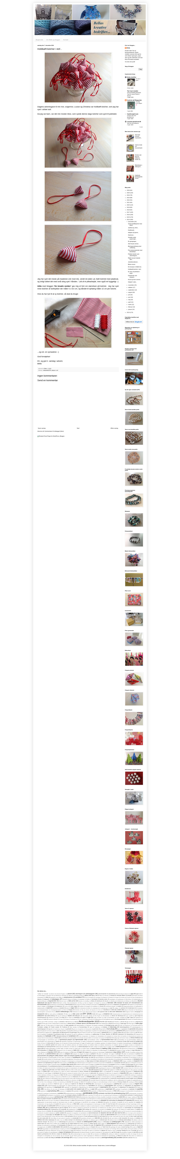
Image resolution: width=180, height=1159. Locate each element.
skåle (110, 1107)
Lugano (63, 1071)
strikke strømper (68, 1120)
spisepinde (69, 1113)
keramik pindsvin (48, 1059)
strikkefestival (71, 1121)
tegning (63, 1128)
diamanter (60, 1014)
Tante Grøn (105, 1127)
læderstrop (39, 1073)
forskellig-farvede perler (112, 1025)
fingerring (138, 1021)
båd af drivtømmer (81, 1008)
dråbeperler (40, 1015)
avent (129, 997)
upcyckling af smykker (126, 1132)
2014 (128, 219)
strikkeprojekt (116, 1121)
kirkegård (64, 1061)
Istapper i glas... (132, 282)
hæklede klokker (94, 1044)
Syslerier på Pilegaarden (134, 100)
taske (119, 1127)
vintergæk (39, 1135)
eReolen (56, 1019)
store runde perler (43, 1118)
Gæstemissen (130, 1034)
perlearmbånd (130, 1091)
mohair (113, 1076)
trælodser (97, 1130)
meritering (132, 1075)
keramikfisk (86, 1059)
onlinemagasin (97, 1083)
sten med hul (118, 1113)
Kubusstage (130, 1064)
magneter (115, 1073)
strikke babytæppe (49, 1120)
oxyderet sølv (80, 1089)
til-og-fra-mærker (133, 1128)
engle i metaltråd (120, 1017)
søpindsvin (76, 1127)
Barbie (88, 999)
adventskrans (112, 993)
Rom (75, 1104)
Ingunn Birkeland (41, 1052)
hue (125, 1041)
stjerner (102, 1114)
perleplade (50, 1095)
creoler (119, 1010)
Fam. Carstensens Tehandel (86, 1019)
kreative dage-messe (67, 1064)
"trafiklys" (39, 993)
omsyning (88, 1084)
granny (110, 1032)
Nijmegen (50, 1082)
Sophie (114, 1111)
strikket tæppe (101, 1123)
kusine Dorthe (107, 1066)
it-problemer (94, 1052)
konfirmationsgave (80, 1062)
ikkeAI (88, 1050)
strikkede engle (94, 1120)
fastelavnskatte (137, 1019)
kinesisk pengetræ (55, 1061)
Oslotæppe (62, 1089)
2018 (128, 210)
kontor (96, 1062)
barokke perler (103, 999)
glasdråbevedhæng (73, 1030)
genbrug (140, 1029)
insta (61, 1052)
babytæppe (55, 999)
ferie (76, 1021)
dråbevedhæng (51, 1015)
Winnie (119, 1135)
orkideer (139, 1087)
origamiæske (131, 1087)
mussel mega (120, 1078)
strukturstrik (46, 1125)
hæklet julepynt (120, 1046)
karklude (69, 1057)
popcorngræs (64, 1098)
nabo (79, 1080)
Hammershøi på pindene (135, 1036)
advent (69, 993)
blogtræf (97, 1002)
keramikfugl (93, 1059)
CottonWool (106, 1009)
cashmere (123, 1008)
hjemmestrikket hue (122, 1039)
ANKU (47, 997)
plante (44, 1098)
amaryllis (129, 995)
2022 (128, 200)
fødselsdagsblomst (124, 1027)
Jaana (134, 1055)
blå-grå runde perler (92, 1004)
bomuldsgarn (50, 1006)
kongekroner (90, 1062)
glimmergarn (56, 1032)
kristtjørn (92, 1064)
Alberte (70, 995)
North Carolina (112, 1082)
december (131, 221)
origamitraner (122, 1087)
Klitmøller (109, 1061)
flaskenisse (63, 1023)
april (129, 302)
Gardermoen (57, 1029)
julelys (125, 1053)
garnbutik (68, 1029)
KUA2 (118, 1064)
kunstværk (99, 1066)
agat (132, 993)
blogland (91, 1002)
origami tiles (40, 1085)
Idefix (75, 1050)
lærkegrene (56, 1073)
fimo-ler (132, 1021)
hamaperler (109, 1036)
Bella (128, 48)
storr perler (61, 1118)
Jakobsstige (101, 1052)
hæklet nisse (138, 1046)
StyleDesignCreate (132, 114)
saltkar (88, 1105)
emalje (56, 1017)
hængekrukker (115, 1048)
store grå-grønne (79, 1116)
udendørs (98, 1132)
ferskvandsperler (86, 1021)
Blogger (113, 1145)
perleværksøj (50, 1097)
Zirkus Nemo (132, 1135)
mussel (113, 1078)
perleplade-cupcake (60, 1095)
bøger (72, 1008)
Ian (65, 1050)
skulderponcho (103, 1107)
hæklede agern (90, 1043)
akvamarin (64, 995)
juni (129, 297)
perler (80, 1095)
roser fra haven (112, 1104)
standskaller (83, 1113)
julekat (100, 1053)
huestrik (132, 1041)
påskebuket (89, 1100)
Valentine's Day (67, 1134)
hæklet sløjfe (60, 1048)
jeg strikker (117, 1052)
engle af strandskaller (109, 1017)
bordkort (82, 1006)
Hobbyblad (89, 1041)
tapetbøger (113, 1127)
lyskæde (130, 1071)
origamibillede (91, 1085)
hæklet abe (74, 1046)
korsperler (117, 1062)
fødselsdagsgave (41, 1029)
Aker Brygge (42, 995)
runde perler (52, 1106)
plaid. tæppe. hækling (130, 1097)
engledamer (138, 1017)
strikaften (131, 1118)
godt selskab (97, 1032)
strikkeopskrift (88, 1121)
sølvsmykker (56, 1127)
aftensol (127, 993)
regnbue (107, 1102)
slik (114, 1107)
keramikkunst (101, 1059)
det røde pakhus (52, 1014)
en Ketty (62, 1017)
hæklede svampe (128, 1044)
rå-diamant (76, 1105)
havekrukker (81, 1037)
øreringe (66, 1137)
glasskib (133, 1030)
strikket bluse (40, 1123)
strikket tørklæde (111, 1123)
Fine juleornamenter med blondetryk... (135, 251)
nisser (82, 1082)
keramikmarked (110, 1059)
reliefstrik (120, 1102)
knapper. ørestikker (127, 1061)
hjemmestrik (79, 1039)
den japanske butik (103, 1011)
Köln (54, 1068)
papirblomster (101, 1089)
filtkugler (127, 1021)
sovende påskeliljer (136, 1111)
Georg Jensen (51, 1030)
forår (121, 1025)
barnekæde (95, 999)
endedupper (77, 1017)
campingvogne (104, 1008)
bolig (38, 1006)
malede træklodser (41, 1075)
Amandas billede (121, 995)
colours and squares (91, 1009)
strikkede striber (137, 1120)
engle (89, 1017)
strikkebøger (86, 1120)
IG (80, 1050)
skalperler (65, 1107)
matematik (94, 1075)
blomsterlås (61, 1004)
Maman (50, 1075)
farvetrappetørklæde (120, 1019)
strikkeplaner (106, 1121)
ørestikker (120, 1137)
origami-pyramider (72, 1085)
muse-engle (73, 1078)
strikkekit (79, 1121)
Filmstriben (116, 1021)
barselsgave (112, 999)
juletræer (121, 1055)
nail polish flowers (95, 1080)
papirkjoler (132, 1089)
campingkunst (95, 1008)
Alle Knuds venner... (133, 244)
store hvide (102, 1116)
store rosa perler (125, 1116)
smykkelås (63, 1109)
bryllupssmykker (41, 1008)
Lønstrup (69, 1073)
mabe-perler (93, 1073)
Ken (140, 1057)
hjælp (83, 1041)
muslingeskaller (94, 1078)
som (44, 1111)
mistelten (83, 1076)
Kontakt (65, 40)
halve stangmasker (83, 1036)
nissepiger (76, 1082)
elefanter (51, 1017)
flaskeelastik (56, 1023)
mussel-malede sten (131, 1078)
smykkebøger (137, 1107)
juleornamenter (41, 1055)
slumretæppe (128, 1107)
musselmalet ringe (58, 1080)
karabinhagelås (52, 1057)
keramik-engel (57, 1059)
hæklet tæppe (86, 1048)
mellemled (112, 1075)
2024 (128, 195)
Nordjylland (88, 1082)
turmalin (134, 1130)
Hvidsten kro (58, 1043)
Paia (88, 1089)
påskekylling (112, 1100)
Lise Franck (104, 1069)
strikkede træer (53, 1121)
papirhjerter (125, 1089)
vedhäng (110, 1134)
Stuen (69, 1125)
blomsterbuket (136, 1003)
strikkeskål (127, 1121)
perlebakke (138, 1091)
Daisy (125, 1009)
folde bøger (124, 1023)
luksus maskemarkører (72, 1071)
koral (108, 1062)
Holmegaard (112, 1041)
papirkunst (43, 1091)
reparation (131, 1102)
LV (103, 1071)
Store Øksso (54, 1118)
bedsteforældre (137, 999)
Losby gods (133, 1069)
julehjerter (93, 1053)
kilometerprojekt (45, 1061)
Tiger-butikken (124, 1128)
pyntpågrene (133, 1098)
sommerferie (78, 1111)
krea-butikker (48, 1064)
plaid (120, 1097)
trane (59, 1130)
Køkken (41, 1068)
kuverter (122, 1066)
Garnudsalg (110, 1029)
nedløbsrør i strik (112, 1080)
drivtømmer (106, 1014)
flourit (110, 1023)
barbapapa (81, 999)
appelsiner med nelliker (56, 997)
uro (135, 1132)
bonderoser (59, 1006)
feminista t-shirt (64, 1021)
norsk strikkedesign (102, 1082)
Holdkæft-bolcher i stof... (135, 269)
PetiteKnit (70, 1097)
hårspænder (59, 1050)
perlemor (140, 1093)
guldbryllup (80, 1034)
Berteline (81, 1001)
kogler (55, 1062)
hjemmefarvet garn (52, 1039)
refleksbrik (100, 1102)
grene (132, 1032)
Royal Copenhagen (132, 1104)
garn (63, 1029)
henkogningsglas (41, 1039)
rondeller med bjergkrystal (86, 1104)
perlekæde (88, 1093)
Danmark (131, 1009)
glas (58, 1030)
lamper (67, 1068)
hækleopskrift (50, 1046)
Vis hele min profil (130, 62)
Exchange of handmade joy (70, 1019)
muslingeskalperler (104, 1078)
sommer (49, 1111)
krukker (98, 1064)
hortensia (119, 1041)
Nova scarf (138, 1082)
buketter (62, 1008)
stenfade (139, 1113)
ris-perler (56, 1104)
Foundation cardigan (42, 1027)
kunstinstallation (68, 1066)
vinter (139, 1134)
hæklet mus (130, 1046)
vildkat (116, 1134)
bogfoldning (101, 1004)
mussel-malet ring (47, 1080)
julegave (67, 1054)
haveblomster (64, 1037)
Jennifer (127, 1052)
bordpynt (88, 1006)
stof (57, 370)
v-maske (58, 1134)
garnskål (103, 1029)
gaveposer (125, 1029)
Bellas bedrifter (131, 77)
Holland (106, 1041)
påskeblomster (80, 1100)
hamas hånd (117, 1036)
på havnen (46, 1100)
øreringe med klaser (83, 1137)
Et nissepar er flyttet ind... (135, 267)
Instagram (66, 1052)
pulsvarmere (116, 1098)
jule (43, 1053)
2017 (128, 212)
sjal (60, 1107)
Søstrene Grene (85, 1127)
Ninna (55, 1082)
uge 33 (113, 1132)
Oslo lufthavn (47, 1089)
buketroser (55, 1008)
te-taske (134, 1127)
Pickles (98, 1097)
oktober (130, 287)
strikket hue (64, 1123)
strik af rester (103, 1118)
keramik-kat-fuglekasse (67, 1059)
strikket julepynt (74, 1123)
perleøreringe (59, 1097)
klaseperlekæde (81, 1061)
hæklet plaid (40, 1048)
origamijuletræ (137, 1085)
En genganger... (132, 241)
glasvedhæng (40, 1032)
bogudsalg (138, 1004)
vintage (134, 1134)
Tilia (140, 1128)
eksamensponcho (41, 1017)
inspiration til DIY (52, 1052)
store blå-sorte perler (58, 1116)
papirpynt (69, 1091)
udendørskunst (106, 1132)
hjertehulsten (51, 1041)
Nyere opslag (42, 428)
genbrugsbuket (42, 1030)
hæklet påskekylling (50, 1048)
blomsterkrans (53, 1004)
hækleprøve (66, 1046)
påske (73, 1100)
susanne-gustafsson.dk (134, 121)
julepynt (54, 370)
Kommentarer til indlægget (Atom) (54, 431)
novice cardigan (41, 1083)
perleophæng (42, 1095)
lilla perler (78, 1069)
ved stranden (96, 1134)
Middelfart (64, 1076)
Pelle (115, 1091)
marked (69, 1075)
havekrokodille (72, 1037)
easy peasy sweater (87, 1015)
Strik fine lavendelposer (133, 123)
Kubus (123, 1064)
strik (96, 1118)
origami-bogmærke (52, 1085)
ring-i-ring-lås (49, 1104)
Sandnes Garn (109, 1105)
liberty (69, 1069)
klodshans (116, 1061)
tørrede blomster (85, 1132)
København (140, 1066)
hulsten (138, 1041)
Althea (100, 995)
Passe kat (101, 1091)
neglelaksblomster (136, 1080)
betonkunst (99, 1001)
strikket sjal (92, 1123)
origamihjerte (128, 1085)
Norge (94, 1082)
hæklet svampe (69, 1048)
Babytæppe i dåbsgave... (138, 165)
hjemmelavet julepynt (66, 1039)
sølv (133, 1125)
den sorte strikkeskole (116, 1011)
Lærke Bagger (48, 1073)
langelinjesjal (102, 1068)
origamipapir (57, 1087)
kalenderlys (44, 1057)
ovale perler (70, 1089)
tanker (99, 1127)
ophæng (116, 1084)
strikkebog (78, 1120)
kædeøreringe (130, 1066)
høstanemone (132, 1048)
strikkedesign (62, 1121)
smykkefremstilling (42, 1109)
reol (125, 1102)
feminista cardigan (53, 1021)
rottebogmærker (122, 1104)
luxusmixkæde (95, 1071)
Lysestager (116, 1071)
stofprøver (130, 1114)
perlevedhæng (41, 1097)
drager (99, 1014)
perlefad (60, 1093)
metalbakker (140, 1075)
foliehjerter (88, 1025)
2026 (128, 190)
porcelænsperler (91, 1098)
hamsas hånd (40, 1037)
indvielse (119, 1050)
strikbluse (138, 1118)
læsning (63, 1073)
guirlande (69, 1034)
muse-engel (65, 1078)
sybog (115, 1125)
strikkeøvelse (131, 1123)
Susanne (86, 1125)
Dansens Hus (50, 1011)
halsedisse (40, 1036)
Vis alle (141, 127)
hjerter (57, 1041)
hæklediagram (41, 1046)
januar (130, 309)
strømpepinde (62, 1125)
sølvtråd (65, 1127)
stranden (68, 1118)
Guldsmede (88, 1034)
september (131, 290)
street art (90, 1118)
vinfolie (129, 1134)
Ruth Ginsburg (62, 1105)
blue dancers (78, 1004)
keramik (39, 1059)
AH (142, 993)
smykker (79, 1109)
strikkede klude (113, 1120)
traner (72, 1130)
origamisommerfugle (93, 1087)
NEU (38, 1082)
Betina (92, 1001)
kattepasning (109, 1057)
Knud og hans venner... (134, 279)
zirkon (124, 1135)
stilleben (71, 1114)
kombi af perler (62, 1062)
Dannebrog (138, 1009)
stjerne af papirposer (94, 1114)
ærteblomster (40, 1137)
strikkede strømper (42, 1121)
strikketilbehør (122, 1123)
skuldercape (94, 1107)
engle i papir (130, 1017)
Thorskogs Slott (115, 1128)
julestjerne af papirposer (98, 1055)
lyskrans (123, 1071)
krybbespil (104, 1064)
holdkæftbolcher (47, 370)
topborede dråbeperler (50, 1130)
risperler (63, 1104)
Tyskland (46, 1132)
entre (45, 1019)
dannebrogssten (41, 1011)
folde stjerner (51, 1025)
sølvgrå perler (42, 1127)
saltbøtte (83, 1105)
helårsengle (116, 1037)
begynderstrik (52, 1001)
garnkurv (82, 1029)
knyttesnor (40, 1062)
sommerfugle (97, 1111)
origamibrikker (109, 1085)
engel (83, 1017)
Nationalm (103, 1080)
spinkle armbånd (60, 1113)
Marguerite (56, 1075)
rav (84, 1102)
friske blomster (73, 1027)
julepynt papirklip (75, 1055)
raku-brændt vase (63, 1102)
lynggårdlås (108, 1071)
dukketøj (63, 1015)
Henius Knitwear (135, 1038)
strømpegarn (54, 1125)
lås (80, 1073)
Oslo (38, 1089)
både (89, 1008)
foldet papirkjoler (70, 1025)
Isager (80, 1052)
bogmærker (124, 1004)
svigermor (98, 1125)
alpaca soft (94, 995)
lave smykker (117, 1068)
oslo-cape (55, 1089)
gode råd (90, 1032)
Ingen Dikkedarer (136, 1050)
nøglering (66, 1083)
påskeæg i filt (138, 1100)
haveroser (109, 1037)
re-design (93, 1102)
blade (60, 1002)
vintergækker (47, 1135)
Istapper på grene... (133, 232)
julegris (81, 1053)
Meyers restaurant (55, 1076)
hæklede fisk (40, 1044)
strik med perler (123, 1118)
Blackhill (134, 1001)
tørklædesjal (77, 1132)
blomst (103, 1002)
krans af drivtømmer (132, 1062)
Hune (43, 1043)
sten (110, 1113)
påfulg (57, 1100)
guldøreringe (96, 1034)
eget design (138, 1015)
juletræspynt (128, 1055)
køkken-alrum (48, 1068)
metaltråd (41, 1076)
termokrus (100, 1128)
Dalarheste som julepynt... (132, 276)
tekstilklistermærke (76, 1128)
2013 (128, 312)
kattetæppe (126, 1057)
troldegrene (78, 1130)
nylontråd (49, 1083)
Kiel (38, 1061)
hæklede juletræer (83, 1044)
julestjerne (86, 1055)
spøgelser (76, 1113)
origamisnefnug (82, 1087)
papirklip (140, 1089)
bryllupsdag (138, 1006)
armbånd (78, 997)
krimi (87, 1064)
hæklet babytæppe (83, 1046)
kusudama (115, 1066)
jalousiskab (109, 1052)
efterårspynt (121, 1015)
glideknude (48, 1032)
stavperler (103, 1113)
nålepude (81, 1083)
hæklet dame (103, 1046)
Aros (86, 997)
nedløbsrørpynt (121, 1080)
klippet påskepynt (100, 1061)
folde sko (43, 1025)
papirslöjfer (76, 1091)
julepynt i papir (63, 1055)
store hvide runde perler (113, 1116)
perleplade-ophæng (71, 1095)
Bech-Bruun (129, 999)
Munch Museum (46, 1078)
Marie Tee (63, 1075)
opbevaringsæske (107, 1083)
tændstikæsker (54, 1132)
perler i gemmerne (89, 1095)
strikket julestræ (84, 1123)
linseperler (96, 1069)
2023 (128, 197)
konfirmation (71, 1062)
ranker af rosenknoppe (75, 1102)
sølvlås (49, 1127)
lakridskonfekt (60, 1068)
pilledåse (109, 1097)
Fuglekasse (97, 1027)
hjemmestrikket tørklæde (135, 1039)
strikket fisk (49, 1123)
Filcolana (110, 1021)
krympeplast (112, 1064)
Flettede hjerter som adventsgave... (133, 254)
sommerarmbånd (58, 1111)
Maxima (100, 1075)
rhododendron (40, 1104)
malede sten (138, 1073)
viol (53, 1135)
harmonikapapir (49, 1037)
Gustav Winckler (106, 1034)
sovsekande (40, 1113)
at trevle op (123, 997)
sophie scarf (121, 1111)
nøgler (60, 1083)
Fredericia (64, 1027)
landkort (81, 1068)
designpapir (138, 1011)
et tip (61, 1019)
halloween (138, 1034)
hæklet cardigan (94, 1046)
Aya (133, 997)
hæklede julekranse (71, 1044)
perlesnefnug (108, 1095)
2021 (128, 202)
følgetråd (50, 1029)
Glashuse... (131, 235)
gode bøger (74, 1032)
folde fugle (131, 1023)
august (130, 292)
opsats (130, 1083)
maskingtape (87, 1075)
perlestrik (130, 1095)
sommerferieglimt (88, 1111)
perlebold (39, 1093)
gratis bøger (126, 1032)
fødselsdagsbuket (136, 1027)
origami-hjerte (62, 1085)
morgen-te (129, 1076)
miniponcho (75, 1076)
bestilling (87, 1001)
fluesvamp (116, 1023)
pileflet (103, 1097)
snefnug (87, 1109)
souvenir (128, 1111)
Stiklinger (65, 1114)
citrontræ (77, 1009)
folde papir (139, 1023)
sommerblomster (68, 1111)
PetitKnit (78, 1097)
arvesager (98, 997)
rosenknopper (97, 1104)
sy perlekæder (108, 1125)
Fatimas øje (40, 1021)
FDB (46, 1021)
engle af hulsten (98, 1017)
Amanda (112, 995)
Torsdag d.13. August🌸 (139, 103)
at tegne (117, 997)
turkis (129, 1130)
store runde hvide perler (136, 1116)
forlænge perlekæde (98, 1025)
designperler (41, 1014)
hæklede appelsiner (101, 1043)
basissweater (121, 999)
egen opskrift (129, 1015)
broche (102, 1006)
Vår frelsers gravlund (76, 1135)
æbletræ (139, 1135)
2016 (128, 214)
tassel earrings (126, 1127)
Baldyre (75, 999)
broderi (119, 1006)
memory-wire (120, 1075)
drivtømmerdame (117, 1014)
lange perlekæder (90, 1068)
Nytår (55, 1083)
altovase (106, 995)
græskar (50, 1034)
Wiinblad (97, 1135)
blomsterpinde (69, 1004)
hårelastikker (43, 1050)
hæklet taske (78, 1048)
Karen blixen (61, 1057)
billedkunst (113, 1001)
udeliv (92, 1132)
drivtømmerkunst (127, 1014)
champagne (140, 1008)
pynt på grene (124, 1098)
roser (104, 1104)
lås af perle (85, 1073)
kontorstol (102, 1062)
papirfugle (117, 1089)
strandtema (83, 1118)
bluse (84, 1004)
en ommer (69, 1017)
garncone (75, 1029)
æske (47, 1137)
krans (123, 1062)
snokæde (108, 1109)
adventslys (120, 993)
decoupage (93, 1011)
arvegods (91, 997)
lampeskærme (74, 1068)
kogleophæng (48, 1062)
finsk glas (45, 1023)
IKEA (84, 1050)
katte (92, 1057)
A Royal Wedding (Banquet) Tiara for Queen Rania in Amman (134, 94)
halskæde (48, 1036)
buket (48, 1008)
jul (39, 1053)
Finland (39, 1023)
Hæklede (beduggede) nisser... (138, 177)
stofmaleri (123, 1114)
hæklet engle (111, 1046)
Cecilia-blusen (131, 1008)
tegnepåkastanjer (55, 1128)
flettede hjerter (71, 1023)
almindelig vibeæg (78, 995)
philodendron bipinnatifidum (88, 1097)
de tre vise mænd (84, 1011)
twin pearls (39, 1132)
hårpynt (51, 1050)
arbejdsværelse (68, 997)
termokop (94, 1128)
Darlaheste (75, 1011)
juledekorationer (51, 1054)
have (56, 1038)
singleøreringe (53, 1107)
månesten (74, 1080)
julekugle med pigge (109, 1053)
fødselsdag (113, 1027)
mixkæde (89, 1076)
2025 (128, 193)
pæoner (39, 1100)
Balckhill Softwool (67, 999)
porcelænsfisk (82, 1098)
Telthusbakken (86, 1128)
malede (130, 1073)
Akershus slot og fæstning (53, 995)
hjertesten (70, 1041)
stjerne (85, 1114)
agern (137, 993)
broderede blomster (110, 1006)
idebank (70, 1050)
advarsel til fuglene (60, 993)
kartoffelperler (77, 1057)
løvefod (75, 1073)
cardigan (116, 1008)
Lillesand (84, 1069)
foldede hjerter (59, 1025)
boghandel (109, 1004)
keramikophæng (119, 1059)
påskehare (96, 1100)
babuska (39, 999)
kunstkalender (77, 1066)
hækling (104, 1048)
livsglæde (111, 1069)
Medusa (106, 1075)
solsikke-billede (130, 1109)
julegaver (75, 1053)
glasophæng (112, 1030)
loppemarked (125, 1069)
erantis (50, 1019)
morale (123, 1076)
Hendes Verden (125, 1037)
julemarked (131, 1053)
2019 (128, 207)
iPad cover (73, 1052)
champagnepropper (44, 1009)
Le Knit (135, 1068)
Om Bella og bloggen (53, 40)
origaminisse (49, 1087)
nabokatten (86, 1080)
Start (78, 428)
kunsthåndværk (43, 1066)
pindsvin (115, 1097)
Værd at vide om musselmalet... (138, 147)
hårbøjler (140, 1048)
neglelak (128, 1080)
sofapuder (115, 1109)
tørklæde (68, 1132)
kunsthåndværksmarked (55, 1066)
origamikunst (40, 1087)
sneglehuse (94, 1109)
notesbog (131, 1082)
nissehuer (69, 1082)
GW (114, 1034)
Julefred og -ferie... (133, 227)
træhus (91, 1130)
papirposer (62, 1091)
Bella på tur (72, 1001)
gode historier (82, 1032)
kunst (141, 1064)
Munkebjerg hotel (56, 1078)
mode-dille (97, 1076)
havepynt (102, 1037)
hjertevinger (77, 1041)
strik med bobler (113, 1118)
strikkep (99, 1121)
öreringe (75, 1137)
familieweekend (98, 1019)
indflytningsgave (104, 1050)
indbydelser (95, 1050)
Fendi (71, 1021)
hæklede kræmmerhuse (106, 1044)
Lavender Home (127, 1068)
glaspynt (127, 1030)
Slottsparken (120, 1107)
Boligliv (43, 1006)
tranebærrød (66, 1130)
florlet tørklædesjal (103, 1023)
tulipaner (103, 1130)
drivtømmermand (137, 1014)
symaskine (127, 1125)
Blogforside (39, 40)
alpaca (86, 995)
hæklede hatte (60, 1044)
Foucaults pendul (136, 1025)
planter (50, 1098)
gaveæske (133, 1029)
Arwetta (111, 997)
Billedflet (107, 1001)
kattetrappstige (117, 1057)
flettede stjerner (81, 1023)
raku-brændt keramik (51, 1102)
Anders (135, 995)
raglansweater (40, 1102)
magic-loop (108, 1073)
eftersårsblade (106, 1015)
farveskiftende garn (108, 1019)
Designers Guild (129, 1011)
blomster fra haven (122, 1003)
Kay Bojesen (134, 1057)
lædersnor (137, 1071)
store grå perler (69, 1116)
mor (118, 1076)
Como (99, 1009)
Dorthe (94, 1014)
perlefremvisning (70, 1093)
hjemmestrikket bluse (107, 1039)
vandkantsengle (77, 1134)
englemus (39, 1019)
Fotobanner (127, 1025)
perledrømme (53, 1093)
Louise (45, 1071)
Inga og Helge (126, 1050)
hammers (124, 1036)
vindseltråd (122, 1134)
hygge (83, 1043)
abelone (52, 993)
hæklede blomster (112, 1043)
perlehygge (78, 1093)
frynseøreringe (83, 1027)
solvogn (39, 1111)
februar (130, 307)
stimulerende (78, 1114)
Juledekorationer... (133, 262)
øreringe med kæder (95, 1137)
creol (112, 1010)
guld (74, 1034)
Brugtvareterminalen (128, 1006)
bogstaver (131, 1004)
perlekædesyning (119, 1093)
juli (129, 294)
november (131, 285)
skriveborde (86, 1107)
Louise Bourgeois (54, 1071)
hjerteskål (63, 1041)
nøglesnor (73, 1083)
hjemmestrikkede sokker (93, 1039)
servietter (136, 1105)
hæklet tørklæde (95, 1048)
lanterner (109, 1068)
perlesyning (138, 1095)
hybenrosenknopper (75, 1043)
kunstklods (85, 1066)
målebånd (67, 1080)
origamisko (66, 1087)
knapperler (137, 1061)
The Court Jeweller (132, 91)
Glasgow (82, 1030)
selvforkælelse (129, 1105)
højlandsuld (124, 1048)
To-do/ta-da (40, 1130)
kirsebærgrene (71, 1061)
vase (89, 1134)
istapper (87, 1052)
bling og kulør (82, 1002)
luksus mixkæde (84, 1071)
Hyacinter (65, 1043)
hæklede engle (137, 1043)
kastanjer (86, 1057)
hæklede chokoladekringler (124, 1043)
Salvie (102, 1105)
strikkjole (139, 1123)
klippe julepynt (90, 1061)
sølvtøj (70, 1127)
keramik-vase (78, 1059)
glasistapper (88, 1030)
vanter (84, 1134)
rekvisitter (114, 1102)
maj (129, 299)
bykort (67, 1008)
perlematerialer (132, 1093)
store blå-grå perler (46, 1116)
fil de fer (102, 1021)
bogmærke (116, 1004)
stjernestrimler (111, 1114)
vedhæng (103, 1134)
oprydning (124, 1083)
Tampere (93, 1127)
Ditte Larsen (76, 1014)
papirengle (109, 1089)
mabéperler (101, 1073)
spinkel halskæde (49, 1113)
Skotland (80, 1107)
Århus (134, 1137)
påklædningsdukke (65, 1100)
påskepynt (120, 1100)
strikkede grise (104, 1120)
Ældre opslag (114, 428)
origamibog (100, 1085)
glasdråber (63, 1030)
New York (44, 1082)
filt (121, 1021)
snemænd (101, 1109)
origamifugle (119, 1085)
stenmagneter (40, 1114)
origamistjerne (104, 1087)
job (142, 1052)
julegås (87, 1053)
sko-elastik (73, 1107)
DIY (84, 1014)
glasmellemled (103, 1030)
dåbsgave (77, 1015)
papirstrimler (94, 1091)
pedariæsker (109, 1091)
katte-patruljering (99, 1057)
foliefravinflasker (80, 1025)
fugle (91, 1027)
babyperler (46, 999)
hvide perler (50, 1043)
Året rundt (128, 1137)
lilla (73, 1069)
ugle (118, 1132)
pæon (139, 1098)
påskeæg (129, 1100)
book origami (74, 1006)
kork (112, 1062)
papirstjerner (84, 1091)
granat (104, 1032)
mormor (136, 1076)
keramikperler (128, 1059)
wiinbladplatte (112, 1135)
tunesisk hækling (121, 1130)
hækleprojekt (59, 1046)
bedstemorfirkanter (41, 1001)
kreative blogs (56, 1064)
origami (136, 1084)
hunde (39, 1043)
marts (130, 304)
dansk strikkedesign (62, 1011)
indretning (112, 1050)
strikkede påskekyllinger (125, 1120)
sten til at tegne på (130, 1113)
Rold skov (69, 1104)
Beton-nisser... (132, 264)
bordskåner (95, 1006)
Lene (50, 1069)
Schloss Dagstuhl (119, 1105)
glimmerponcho (65, 1032)
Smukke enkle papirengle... (132, 238)
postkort (99, 1098)
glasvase (139, 1030)
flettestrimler (92, 1023)
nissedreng (62, 1082)
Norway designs (122, 1082)
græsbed (44, 1034)
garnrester (96, 1029)
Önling (52, 1137)
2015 (128, 217)
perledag (46, 1093)
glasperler (119, 1030)
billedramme (121, 1001)
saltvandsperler (95, 1105)
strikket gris (56, 1123)
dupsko (70, 1015)
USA (52, 1134)
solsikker (138, 1109)
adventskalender (102, 993)
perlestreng (123, 1095)
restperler (138, 1102)
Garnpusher (88, 1029)
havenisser (95, 1037)
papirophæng (52, 1091)
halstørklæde (72, 1036)
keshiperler (137, 1059)
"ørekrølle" (46, 993)
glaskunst (95, 1030)
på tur (52, 1100)
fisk (50, 1023)
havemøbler (88, 1037)
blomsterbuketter (42, 1004)
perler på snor (99, 1095)
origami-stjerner (82, 1085)
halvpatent (93, 1036)
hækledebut (138, 1044)
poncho (56, 1098)
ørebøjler (58, 1137)
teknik (68, 1128)
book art (67, 1006)
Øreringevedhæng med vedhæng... (134, 247)
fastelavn (130, 1019)
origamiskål (74, 1087)
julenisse (138, 1053)
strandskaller (75, 1118)
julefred (61, 1053)
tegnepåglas (46, 1128)
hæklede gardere (50, 1044)
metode (47, 1076)
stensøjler (57, 1114)
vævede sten (59, 1135)
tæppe (61, 1132)
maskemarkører (77, 1075)
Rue (140, 1104)
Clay (82, 1009)
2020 (128, 205)
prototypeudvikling (107, 1098)
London (118, 1069)
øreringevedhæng (108, 1137)
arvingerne (104, 997)
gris (137, 1032)
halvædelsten (101, 1036)
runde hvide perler (42, 1105)
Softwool (123, 1109)
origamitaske (114, 1087)
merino (126, 1075)
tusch (139, 1130)
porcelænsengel (73, 1098)
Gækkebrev (121, 1034)
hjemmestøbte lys (41, 1041)
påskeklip (103, 1100)
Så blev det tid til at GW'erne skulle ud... (138, 157)
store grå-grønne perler (91, 1116)
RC (88, 1102)
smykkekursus (55, 1109)
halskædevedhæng (61, 1036)
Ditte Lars (68, 1014)
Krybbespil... (131, 230)
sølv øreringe (139, 1125)
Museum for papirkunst (82, 1078)
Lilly (89, 1069)
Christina (70, 1009)
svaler (91, 1125)
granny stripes (117, 1032)
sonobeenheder (106, 1111)
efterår (113, 1015)
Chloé (64, 1009)
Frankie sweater (55, 1027)
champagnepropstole (56, 1009)
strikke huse (59, 1120)
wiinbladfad (104, 1135)
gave (119, 1029)
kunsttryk (92, 1066)
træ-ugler (85, 1130)
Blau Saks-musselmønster (70, 1002)
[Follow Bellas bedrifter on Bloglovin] (134, 323)
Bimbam (128, 1001)
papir (93, 1089)
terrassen (107, 1128)
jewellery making (135, 1052)
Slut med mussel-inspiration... (138, 136)
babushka (138, 997)
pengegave (122, 1091)
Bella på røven (63, 1001)
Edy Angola (97, 1015)
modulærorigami (105, 1076)
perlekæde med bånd (104, 1093)
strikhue (39, 1120)
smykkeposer (72, 1109)
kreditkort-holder (80, 1064)
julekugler (118, 1053)
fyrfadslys (105, 1027)
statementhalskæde (93, 1113)
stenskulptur (49, 1114)
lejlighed (44, 1069)
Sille (47, 1107)
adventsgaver (90, 993)
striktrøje (39, 1125)
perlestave (115, 1095)
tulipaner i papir (111, 1130)
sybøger (120, 1125)
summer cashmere (77, 1125)
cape (111, 1008)
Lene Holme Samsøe (60, 1069)
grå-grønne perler (59, 1034)
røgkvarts (70, 1105)
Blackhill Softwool (52, 1002)
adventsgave (79, 993)
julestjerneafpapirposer (111, 1055)
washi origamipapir (88, 1135)
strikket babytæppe (136, 1121)
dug (58, 1015)
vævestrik (67, 1135)
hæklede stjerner (118, 1044)
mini (70, 1076)
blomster (110, 1003)
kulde (136, 1064)
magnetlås (123, 1073)
